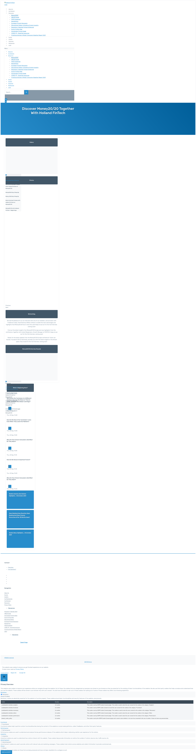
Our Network (12, 11)
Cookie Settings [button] (4, 672)
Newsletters (14, 21)
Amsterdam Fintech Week (18, 31)
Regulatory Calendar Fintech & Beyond (22, 27)
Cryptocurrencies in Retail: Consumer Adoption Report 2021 (28, 35)
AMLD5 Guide (15, 17)
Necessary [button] (4, 692)
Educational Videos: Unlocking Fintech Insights (24, 25)
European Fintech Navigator (19, 23)
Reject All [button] (13, 673)
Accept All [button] (22, 673)
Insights (10, 39)
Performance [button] (4, 728)
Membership (11, 43)
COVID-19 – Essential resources (20, 33)
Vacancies (11, 41)
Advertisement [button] (5, 740)
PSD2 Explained (15, 19)
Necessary (5, 694)
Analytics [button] (3, 734)
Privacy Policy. (20, 669)
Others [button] (3, 746)
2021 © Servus (88, 662)
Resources (11, 13)
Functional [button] (4, 722)
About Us (11, 9)
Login (10, 45)
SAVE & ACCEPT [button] (6, 752)
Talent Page (24, 642)
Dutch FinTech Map (16, 29)
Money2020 (14, 15)
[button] (39, 48)
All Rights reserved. (9, 657)
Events (10, 37)
